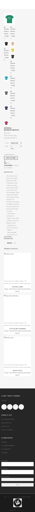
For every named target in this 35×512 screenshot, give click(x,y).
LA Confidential (5, 449)
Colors (7, 143)
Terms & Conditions (7, 430)
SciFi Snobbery (8, 167)
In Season (15, 165)
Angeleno (4, 442)
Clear (12, 148)
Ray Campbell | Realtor (8, 419)
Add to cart (10, 158)
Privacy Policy (5, 426)
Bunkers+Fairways (6, 423)
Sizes (6, 146)
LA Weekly (4, 452)
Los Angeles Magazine (8, 445)
